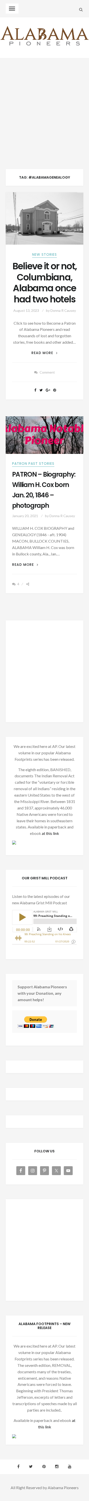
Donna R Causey (63, 310)
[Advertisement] (44, 105)
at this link (50, 833)
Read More (44, 353)
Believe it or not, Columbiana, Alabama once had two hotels (44, 283)
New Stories (44, 254)
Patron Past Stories (33, 463)
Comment (47, 372)
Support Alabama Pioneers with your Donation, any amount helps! (42, 993)
